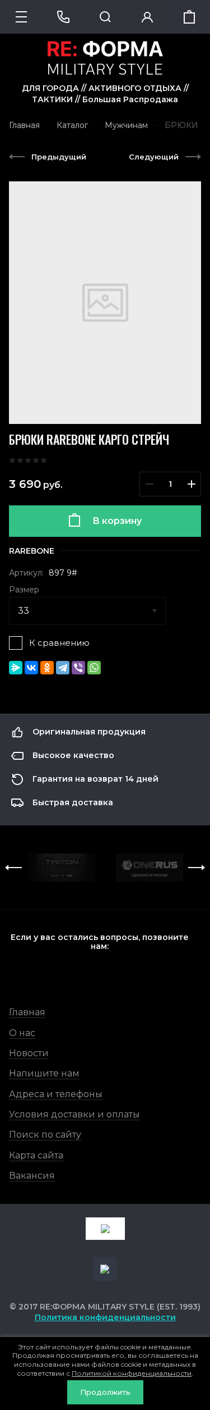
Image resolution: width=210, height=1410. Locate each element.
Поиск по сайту (45, 1134)
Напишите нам (44, 1073)
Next (196, 867)
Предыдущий (58, 156)
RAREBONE (31, 551)
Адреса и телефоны (55, 1094)
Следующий (154, 156)
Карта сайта (36, 1155)
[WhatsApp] (94, 667)
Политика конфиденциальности (105, 1317)
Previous (13, 867)
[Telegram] (62, 667)
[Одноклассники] (47, 667)
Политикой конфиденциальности (132, 1373)
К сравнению (59, 642)
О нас (22, 1033)
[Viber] (78, 667)
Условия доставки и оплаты (74, 1114)
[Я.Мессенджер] (15, 667)
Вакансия (32, 1175)
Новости (29, 1053)
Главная (27, 1012)
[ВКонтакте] (31, 667)
